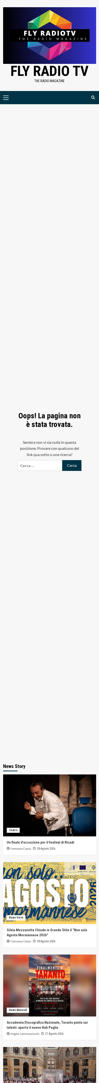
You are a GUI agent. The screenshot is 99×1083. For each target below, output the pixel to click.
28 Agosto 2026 (46, 848)
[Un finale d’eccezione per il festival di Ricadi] (49, 805)
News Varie (16, 917)
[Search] (93, 97)
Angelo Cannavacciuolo (25, 1034)
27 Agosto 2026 (54, 1033)
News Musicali (18, 1010)
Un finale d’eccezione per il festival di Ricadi (40, 842)
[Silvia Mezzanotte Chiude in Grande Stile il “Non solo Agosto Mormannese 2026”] (49, 893)
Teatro (13, 830)
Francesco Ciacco (21, 849)
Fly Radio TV (50, 70)
